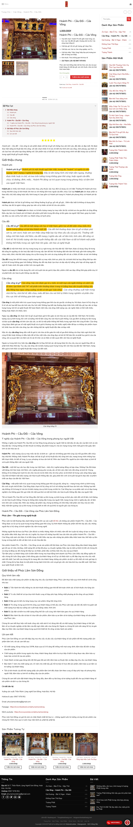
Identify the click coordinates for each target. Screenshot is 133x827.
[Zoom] (5, 57)
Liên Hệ (86, 821)
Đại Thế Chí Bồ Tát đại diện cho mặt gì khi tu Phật (113, 808)
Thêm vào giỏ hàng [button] (13, 767)
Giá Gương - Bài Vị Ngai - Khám (114, 40)
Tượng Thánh (107, 52)
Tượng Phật (106, 48)
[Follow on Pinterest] (19, 797)
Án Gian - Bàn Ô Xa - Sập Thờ (113, 32)
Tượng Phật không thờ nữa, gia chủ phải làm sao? (113, 794)
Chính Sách (72, 821)
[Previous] (5, 39)
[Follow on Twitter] (11, 797)
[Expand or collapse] (95, 106)
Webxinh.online (71, 824)
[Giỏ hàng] (131, 4)
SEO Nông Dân (92, 824)
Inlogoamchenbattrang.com (82, 817)
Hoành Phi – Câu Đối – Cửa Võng (13, 760)
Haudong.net (51, 817)
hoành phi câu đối (67, 88)
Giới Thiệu (55, 821)
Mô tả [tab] (44, 99)
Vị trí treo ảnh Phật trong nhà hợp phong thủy (112, 801)
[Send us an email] (15, 797)
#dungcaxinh (82, 824)
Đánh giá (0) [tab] (52, 99)
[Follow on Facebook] (3, 797)
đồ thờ (55, 521)
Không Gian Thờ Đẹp (110, 44)
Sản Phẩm (63, 821)
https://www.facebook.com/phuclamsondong (27, 707)
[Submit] (129, 19)
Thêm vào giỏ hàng (80, 77)
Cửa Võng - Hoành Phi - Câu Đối (27, 12)
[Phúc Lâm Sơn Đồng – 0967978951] (66, 4)
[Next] (53, 39)
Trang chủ (5, 12)
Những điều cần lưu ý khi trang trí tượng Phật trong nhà (112, 787)
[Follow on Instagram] (7, 797)
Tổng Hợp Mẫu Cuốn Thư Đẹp (86, 759)
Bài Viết (80, 821)
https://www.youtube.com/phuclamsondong (31, 712)
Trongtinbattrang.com (64, 817)
